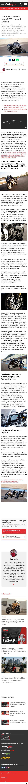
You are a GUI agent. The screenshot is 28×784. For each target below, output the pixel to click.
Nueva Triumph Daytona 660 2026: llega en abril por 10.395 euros (12, 622)
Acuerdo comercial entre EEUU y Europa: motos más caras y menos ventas (14, 680)
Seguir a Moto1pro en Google (15, 64)
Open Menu (25, 4)
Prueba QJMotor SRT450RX (14, 1)
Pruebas (17, 8)
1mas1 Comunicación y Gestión (11, 773)
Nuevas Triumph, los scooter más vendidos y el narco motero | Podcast (13, 651)
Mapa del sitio (4, 777)
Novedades (10, 8)
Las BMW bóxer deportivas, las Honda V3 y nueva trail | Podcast (18, 704)
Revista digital (4, 781)
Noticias (23, 8)
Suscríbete (3, 8)
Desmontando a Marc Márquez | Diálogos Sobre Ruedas (17, 713)
